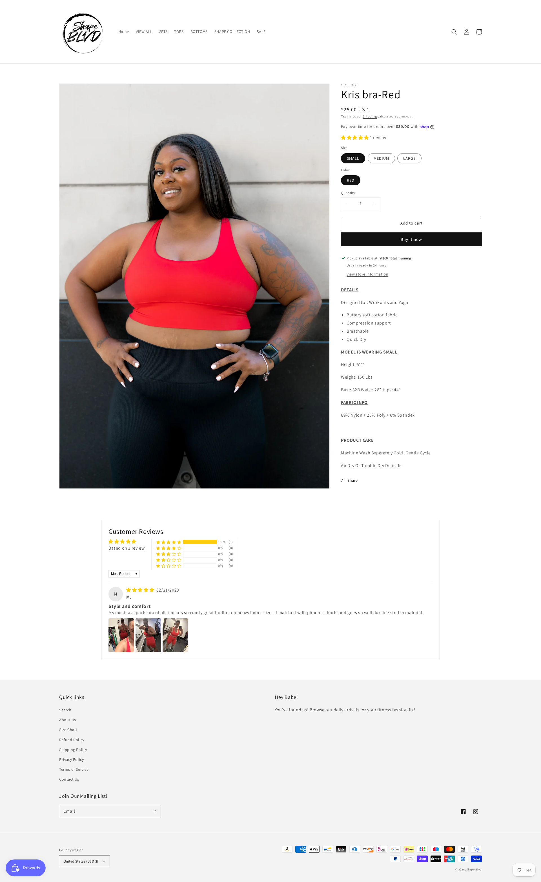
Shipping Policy (73, 749)
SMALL (353, 158)
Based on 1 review (126, 548)
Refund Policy (71, 739)
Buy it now (411, 239)
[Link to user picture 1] (121, 635)
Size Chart (68, 729)
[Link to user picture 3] (175, 635)
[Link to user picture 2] (148, 635)
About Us (67, 719)
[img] (140, 590)
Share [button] (352, 480)
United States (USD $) (81, 861)
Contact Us (69, 779)
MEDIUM (381, 158)
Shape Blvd (474, 869)
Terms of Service (74, 769)
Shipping (370, 116)
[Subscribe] (154, 811)
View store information (367, 274)
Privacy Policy (71, 759)
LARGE (409, 158)
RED (350, 180)
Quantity (348, 193)
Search (65, 709)
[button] (454, 32)
